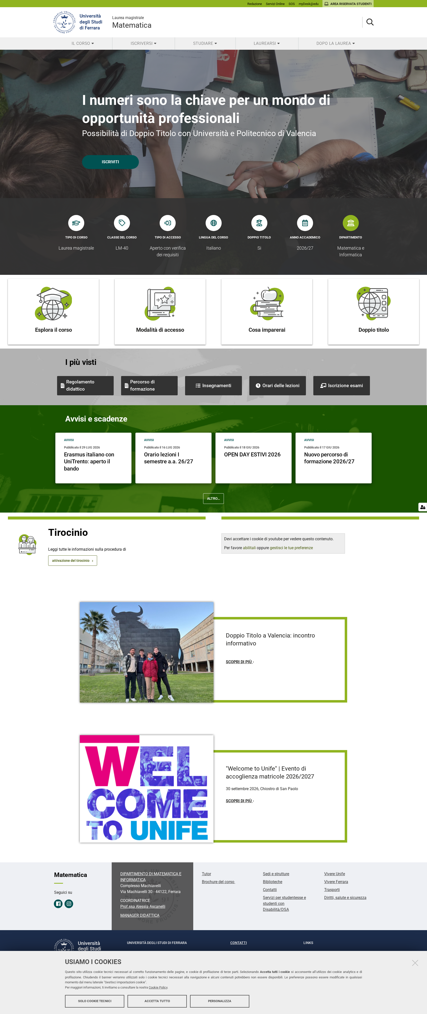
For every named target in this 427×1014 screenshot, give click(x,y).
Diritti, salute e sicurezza (345, 897)
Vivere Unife (334, 874)
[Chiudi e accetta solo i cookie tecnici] (415, 963)
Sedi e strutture (276, 874)
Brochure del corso (218, 881)
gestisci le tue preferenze (291, 547)
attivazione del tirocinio (70, 561)
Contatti (270, 889)
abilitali (250, 547)
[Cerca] (368, 22)
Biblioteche (272, 881)
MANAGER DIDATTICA (139, 915)
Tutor (206, 874)
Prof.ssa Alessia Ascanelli (142, 906)
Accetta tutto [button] (157, 1001)
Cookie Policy (158, 987)
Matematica (131, 22)
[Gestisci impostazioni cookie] (422, 507)
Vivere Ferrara (336, 881)
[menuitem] (82, 43)
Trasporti (332, 889)
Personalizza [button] (219, 1001)
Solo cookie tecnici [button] (94, 1001)
